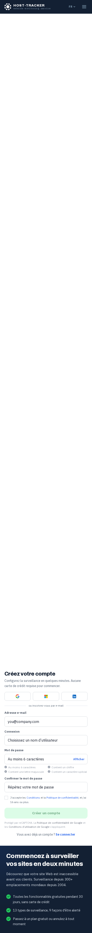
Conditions (33, 797)
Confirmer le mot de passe (23, 778)
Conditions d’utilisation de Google (29, 826)
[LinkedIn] (74, 696)
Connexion (12, 731)
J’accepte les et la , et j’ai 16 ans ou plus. (48, 800)
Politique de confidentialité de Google (59, 822)
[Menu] (84, 6)
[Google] (17, 696)
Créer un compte (46, 813)
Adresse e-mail (15, 713)
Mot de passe (13, 750)
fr (70, 6)
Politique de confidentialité (62, 797)
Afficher (78, 759)
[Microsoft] (46, 696)
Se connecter (65, 834)
